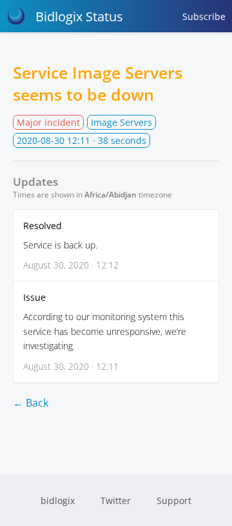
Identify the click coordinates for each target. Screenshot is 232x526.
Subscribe (204, 16)
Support (174, 500)
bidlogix (58, 500)
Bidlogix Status (79, 16)
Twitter (116, 500)
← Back (30, 403)
